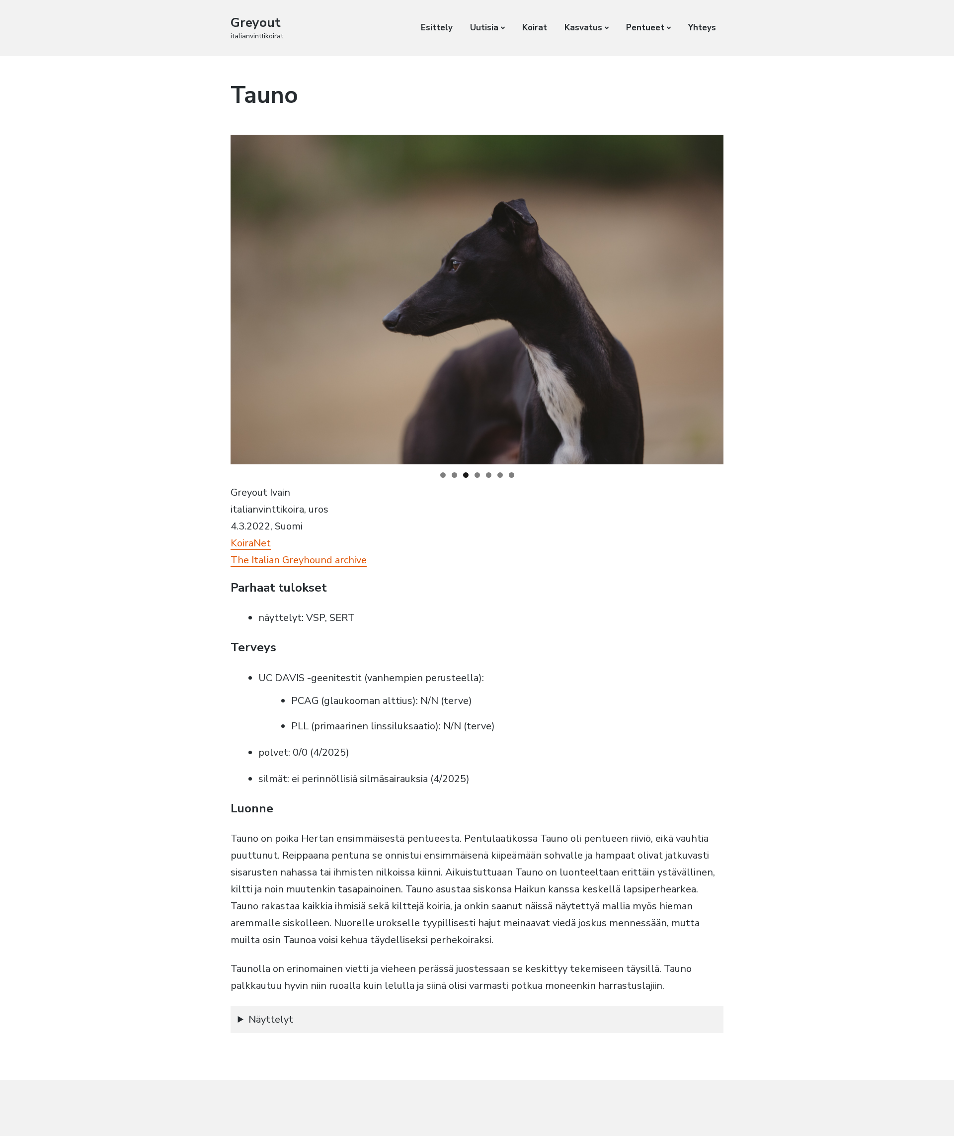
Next (740, 296)
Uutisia (484, 27)
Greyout (256, 22)
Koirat (534, 27)
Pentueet (645, 27)
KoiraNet (251, 543)
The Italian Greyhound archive (299, 560)
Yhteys (702, 27)
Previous (213, 296)
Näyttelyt (270, 1019)
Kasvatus (583, 27)
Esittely (437, 27)
